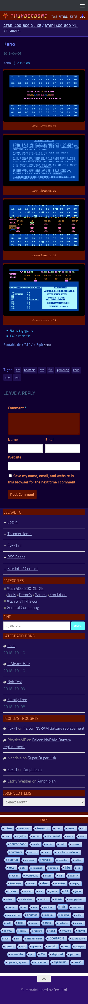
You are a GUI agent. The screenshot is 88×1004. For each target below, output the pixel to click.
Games (40, 594)
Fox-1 (12, 728)
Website (14, 457)
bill (61, 875)
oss (23, 946)
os (78, 868)
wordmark (32, 875)
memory (29, 860)
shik (7, 377)
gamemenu (13, 915)
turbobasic (78, 938)
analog (65, 915)
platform (48, 907)
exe (42, 370)
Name (13, 439)
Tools (11, 594)
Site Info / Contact (22, 568)
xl (83, 828)
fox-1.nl (60, 989)
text (66, 946)
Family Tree (17, 699)
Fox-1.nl (14, 545)
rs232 (36, 836)
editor (78, 860)
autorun (13, 859)
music (52, 946)
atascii (79, 923)
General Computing (23, 607)
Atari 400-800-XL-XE (22, 25)
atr (18, 370)
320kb (15, 875)
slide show (26, 899)
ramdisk (46, 860)
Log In (12, 522)
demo (10, 946)
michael (77, 907)
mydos (21, 836)
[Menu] (82, 5)
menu (31, 883)
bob (62, 844)
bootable (29, 370)
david (81, 930)
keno (76, 370)
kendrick (37, 868)
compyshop (76, 899)
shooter (32, 915)
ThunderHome (19, 533)
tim (17, 938)
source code (18, 844)
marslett (60, 883)
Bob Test (14, 681)
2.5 (66, 891)
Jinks (11, 645)
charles (66, 930)
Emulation (58, 594)
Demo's (25, 594)
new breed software (68, 852)
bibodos (63, 860)
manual (48, 915)
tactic (48, 922)
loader (27, 891)
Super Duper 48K (42, 758)
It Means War (18, 663)
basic (13, 891)
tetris (70, 836)
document (53, 836)
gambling (63, 370)
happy (75, 883)
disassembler (34, 938)
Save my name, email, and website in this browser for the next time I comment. (42, 479)
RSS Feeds (16, 557)
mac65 (77, 962)
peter (46, 852)
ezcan (34, 923)
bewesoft (42, 828)
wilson (9, 899)
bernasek (15, 883)
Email (49, 439)
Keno (47, 345)
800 (43, 954)
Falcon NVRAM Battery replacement (53, 728)
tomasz (54, 868)
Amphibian (32, 769)
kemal (23, 931)
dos (45, 883)
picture (74, 954)
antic (49, 844)
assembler (17, 954)
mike (79, 915)
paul (7, 836)
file (51, 370)
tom (58, 828)
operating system (17, 962)
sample (80, 946)
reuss (71, 828)
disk (20, 922)
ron (35, 907)
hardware (16, 852)
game (53, 891)
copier (11, 907)
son (17, 377)
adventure (40, 962)
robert (8, 828)
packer (74, 875)
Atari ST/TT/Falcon (22, 601)
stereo (32, 852)
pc (31, 954)
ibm (82, 836)
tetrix (36, 844)
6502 (52, 931)
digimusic (60, 962)
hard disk (24, 828)
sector (43, 899)
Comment (17, 408)
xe (40, 891)
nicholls (63, 923)
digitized (57, 954)
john (78, 891)
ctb (23, 868)
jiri (24, 907)
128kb (58, 899)
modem (38, 931)
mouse (75, 844)
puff (9, 923)
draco (48, 875)
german (36, 946)
